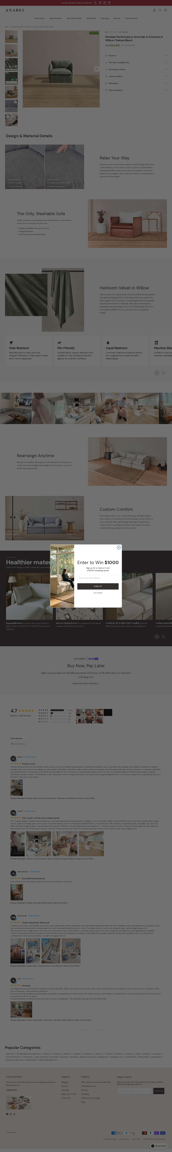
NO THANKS (98, 593)
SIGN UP (98, 586)
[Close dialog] (119, 547)
